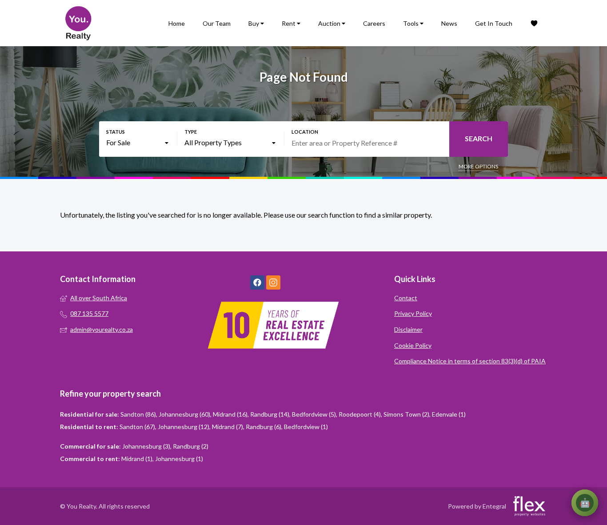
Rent (289, 23)
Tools (411, 23)
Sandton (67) (137, 426)
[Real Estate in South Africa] (78, 23)
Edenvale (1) (449, 414)
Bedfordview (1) (306, 426)
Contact (405, 298)
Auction (330, 23)
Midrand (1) (136, 458)
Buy (254, 23)
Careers (374, 23)
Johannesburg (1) (179, 458)
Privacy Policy (413, 313)
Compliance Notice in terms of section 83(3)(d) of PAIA (470, 361)
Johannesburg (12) (183, 426)
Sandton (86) (138, 414)
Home (176, 23)
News (449, 23)
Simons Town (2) (406, 414)
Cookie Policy (412, 345)
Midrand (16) (230, 414)
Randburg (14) (269, 414)
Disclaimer (408, 329)
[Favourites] (534, 23)
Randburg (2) (190, 446)
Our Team (217, 23)
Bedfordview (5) (314, 414)
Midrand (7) (227, 426)
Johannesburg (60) (184, 414)
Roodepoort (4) (360, 414)
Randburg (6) (263, 426)
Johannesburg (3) (146, 446)
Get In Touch (493, 23)
